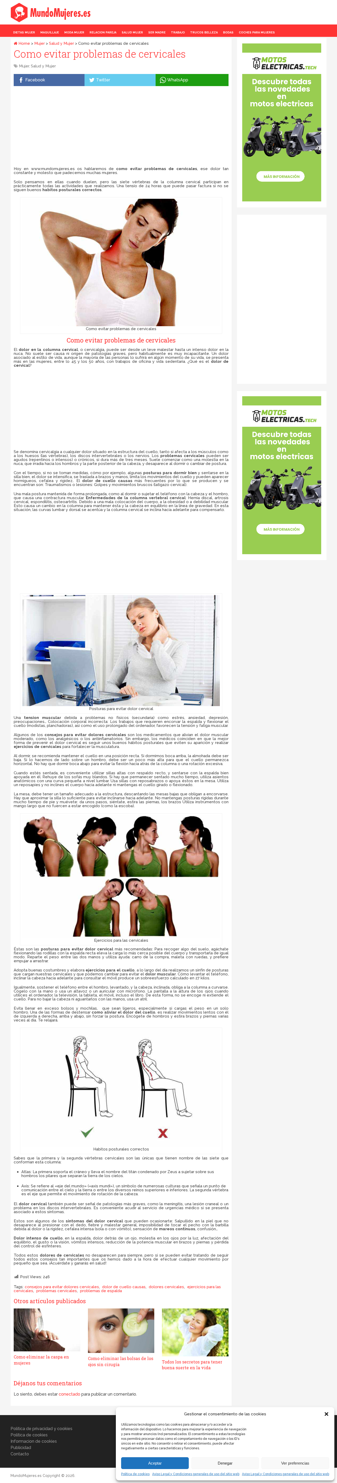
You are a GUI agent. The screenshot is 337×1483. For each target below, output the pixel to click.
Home (23, 43)
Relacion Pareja (103, 32)
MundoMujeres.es (26, 1476)
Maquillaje (49, 32)
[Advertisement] (121, 127)
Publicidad (21, 1447)
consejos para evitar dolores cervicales (62, 1286)
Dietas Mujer (24, 32)
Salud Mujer (132, 32)
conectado (69, 1394)
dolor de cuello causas (124, 1286)
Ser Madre (157, 32)
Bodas (228, 32)
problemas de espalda (101, 1290)
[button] (326, 1414)
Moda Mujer (74, 32)
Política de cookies (135, 1474)
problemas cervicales (56, 1290)
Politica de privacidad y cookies (41, 1428)
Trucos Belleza (204, 32)
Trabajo (178, 32)
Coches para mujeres (257, 32)
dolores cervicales (166, 1286)
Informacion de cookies (34, 1441)
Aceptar (155, 1463)
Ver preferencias (295, 1463)
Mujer (39, 43)
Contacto (20, 1453)
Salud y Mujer (61, 43)
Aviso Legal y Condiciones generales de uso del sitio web (195, 1474)
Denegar (225, 1463)
